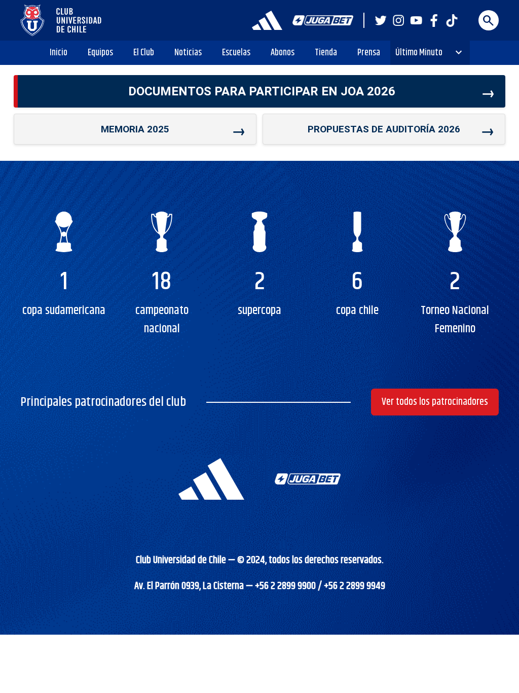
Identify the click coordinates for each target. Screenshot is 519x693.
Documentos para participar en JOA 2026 (261, 91)
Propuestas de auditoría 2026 (384, 129)
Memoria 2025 (135, 129)
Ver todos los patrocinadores (435, 402)
